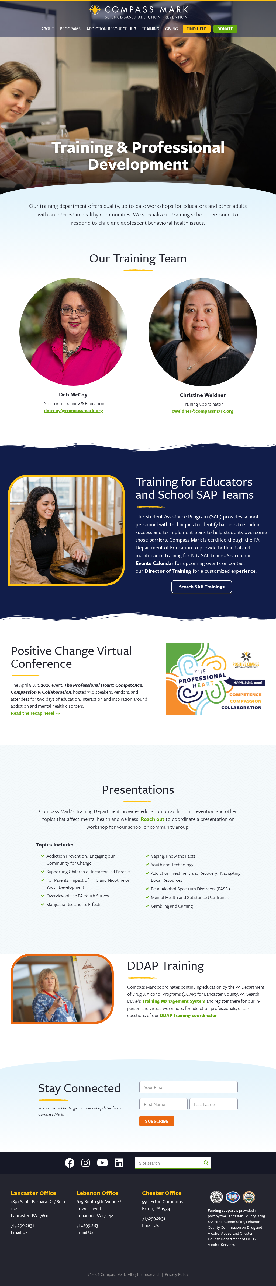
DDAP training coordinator (188, 1015)
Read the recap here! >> (35, 712)
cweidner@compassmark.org (203, 410)
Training (150, 29)
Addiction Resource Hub (111, 29)
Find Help (196, 29)
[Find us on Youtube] (102, 1163)
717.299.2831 (22, 1225)
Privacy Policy (176, 1274)
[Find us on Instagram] (85, 1163)
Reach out (152, 819)
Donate (225, 29)
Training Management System (173, 1000)
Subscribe (157, 1121)
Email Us (19, 1232)
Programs (70, 29)
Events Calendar (155, 563)
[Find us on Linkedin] (119, 1163)
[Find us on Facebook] (69, 1163)
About (47, 29)
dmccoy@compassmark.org (73, 410)
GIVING (171, 29)
